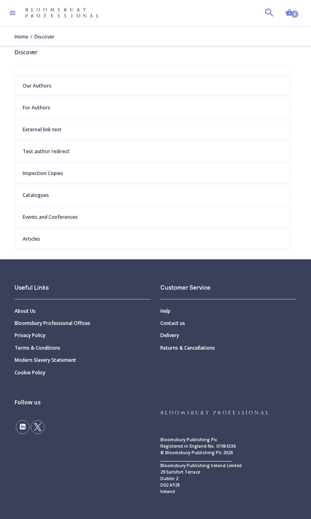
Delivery (169, 335)
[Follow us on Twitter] (38, 427)
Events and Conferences (50, 217)
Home (21, 36)
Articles (31, 238)
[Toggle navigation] (12, 13)
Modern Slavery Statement (45, 360)
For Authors (36, 107)
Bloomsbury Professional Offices (52, 323)
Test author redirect (46, 151)
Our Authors (37, 85)
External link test (42, 129)
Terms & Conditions (37, 347)
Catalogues (36, 195)
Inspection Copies (43, 173)
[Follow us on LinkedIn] (23, 427)
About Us (25, 311)
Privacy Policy (30, 335)
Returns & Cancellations (187, 347)
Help (165, 311)
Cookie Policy (30, 372)
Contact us (172, 323)
